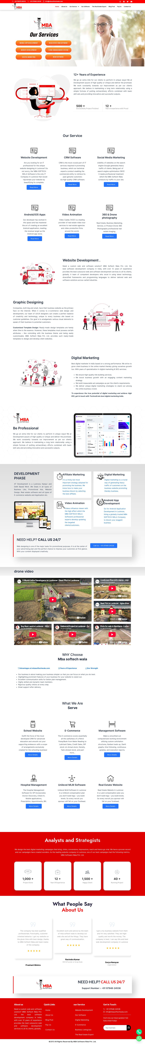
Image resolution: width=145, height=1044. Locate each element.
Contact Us (127, 6)
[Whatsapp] (139, 1038)
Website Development (84, 1010)
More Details (33, 755)
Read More (34, 187)
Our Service (73, 6)
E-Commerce (80, 1025)
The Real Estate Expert (99, 6)
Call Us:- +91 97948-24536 (103, 546)
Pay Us (119, 6)
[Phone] (139, 1032)
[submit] (129, 1028)
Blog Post (112, 6)
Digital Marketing (82, 1020)
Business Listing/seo (83, 1030)
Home (57, 6)
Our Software (85, 6)
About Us (64, 6)
